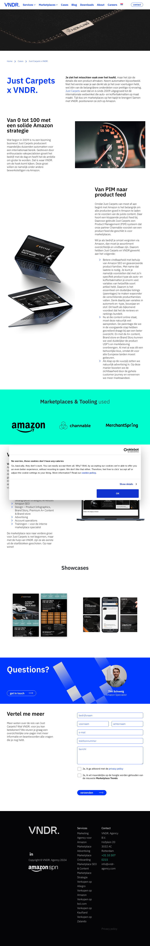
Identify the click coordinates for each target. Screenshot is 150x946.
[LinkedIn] (31, 854)
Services (28, 4)
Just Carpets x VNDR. (38, 61)
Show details (126, 484)
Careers (112, 4)
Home (9, 61)
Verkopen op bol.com (84, 901)
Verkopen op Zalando (84, 919)
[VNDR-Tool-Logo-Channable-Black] (75, 425)
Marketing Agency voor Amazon (84, 838)
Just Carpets (72, 91)
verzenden (86, 792)
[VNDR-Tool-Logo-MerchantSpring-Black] (122, 425)
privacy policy (116, 768)
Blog (74, 4)
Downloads (87, 4)
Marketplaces (47, 4)
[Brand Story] (110, 615)
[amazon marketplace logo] (28, 425)
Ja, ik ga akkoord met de (103, 768)
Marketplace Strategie (84, 875)
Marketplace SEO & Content (87, 866)
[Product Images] (39, 615)
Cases (64, 4)
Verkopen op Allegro (84, 884)
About (100, 4)
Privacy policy (109, 928)
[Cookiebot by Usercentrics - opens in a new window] (126, 450)
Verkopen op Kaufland (84, 910)
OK (117, 493)
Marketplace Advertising (84, 849)
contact (137, 4)
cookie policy (89, 472)
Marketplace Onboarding (84, 857)
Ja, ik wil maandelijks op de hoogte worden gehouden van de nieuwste (113, 777)
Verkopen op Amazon (84, 893)
